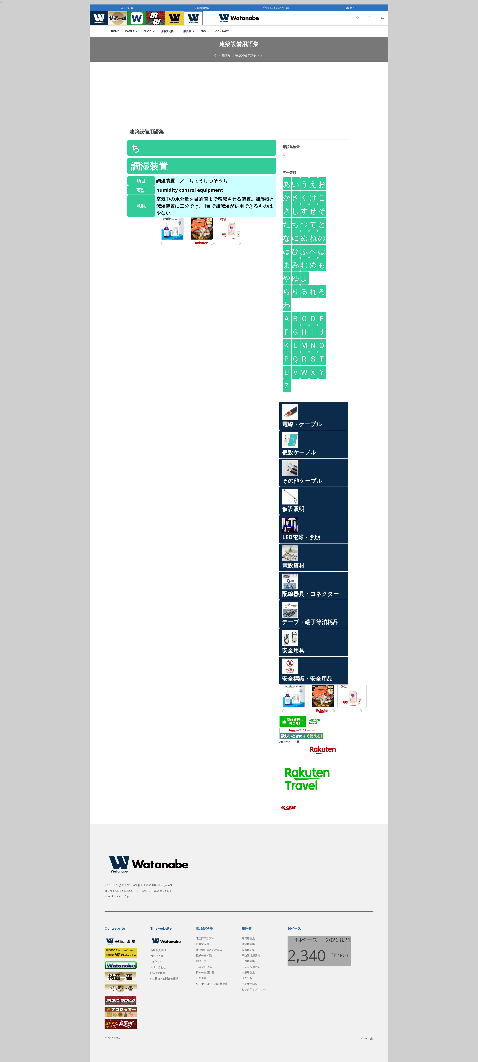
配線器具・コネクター (310, 593)
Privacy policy (112, 1037)
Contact (222, 31)
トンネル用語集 (251, 966)
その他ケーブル (302, 480)
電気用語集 (248, 938)
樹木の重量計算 (205, 972)
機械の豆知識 (204, 955)
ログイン (155, 961)
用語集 (187, 31)
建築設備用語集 (245, 56)
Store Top (128, 7)
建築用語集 (248, 944)
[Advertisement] (239, 89)
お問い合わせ (158, 967)
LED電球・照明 (301, 537)
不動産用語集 (249, 983)
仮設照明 (293, 509)
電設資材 (293, 565)
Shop (148, 31)
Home (115, 31)
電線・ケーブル (302, 424)
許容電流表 (202, 944)
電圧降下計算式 (205, 938)
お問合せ (352, 7)
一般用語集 (248, 972)
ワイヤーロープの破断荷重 (211, 983)
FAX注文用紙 (157, 973)
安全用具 (293, 650)
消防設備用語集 (251, 955)
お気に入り (156, 956)
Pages (130, 31)
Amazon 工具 (289, 742)
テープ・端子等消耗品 (310, 622)
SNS (203, 31)
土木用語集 (248, 961)
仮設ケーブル (299, 452)
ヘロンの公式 (204, 966)
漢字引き (247, 978)
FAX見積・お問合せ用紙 (164, 978)
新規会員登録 (202, 7)
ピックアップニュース (255, 989)
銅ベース (201, 961)
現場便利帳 (167, 31)
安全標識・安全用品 (307, 678)
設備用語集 (248, 949)
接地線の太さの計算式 (209, 949)
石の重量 (201, 978)
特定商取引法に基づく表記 (277, 7)
